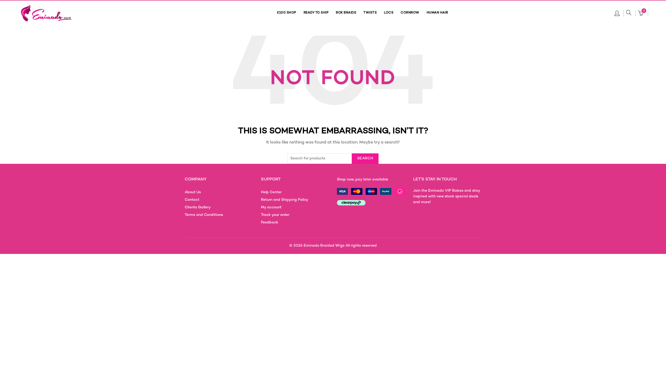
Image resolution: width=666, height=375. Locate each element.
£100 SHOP (286, 13)
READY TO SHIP (316, 13)
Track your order (275, 215)
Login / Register (617, 13)
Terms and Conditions (204, 215)
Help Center (271, 192)
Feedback (269, 222)
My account (271, 207)
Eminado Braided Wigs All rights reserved (340, 246)
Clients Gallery (198, 207)
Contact (192, 200)
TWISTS (370, 13)
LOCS (388, 13)
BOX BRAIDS (346, 13)
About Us (193, 192)
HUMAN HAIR (437, 13)
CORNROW (410, 13)
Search (365, 158)
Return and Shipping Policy (284, 200)
